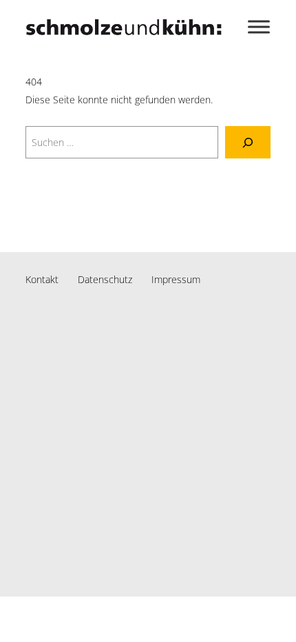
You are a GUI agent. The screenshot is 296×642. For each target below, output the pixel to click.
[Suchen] (248, 142)
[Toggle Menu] (259, 26)
